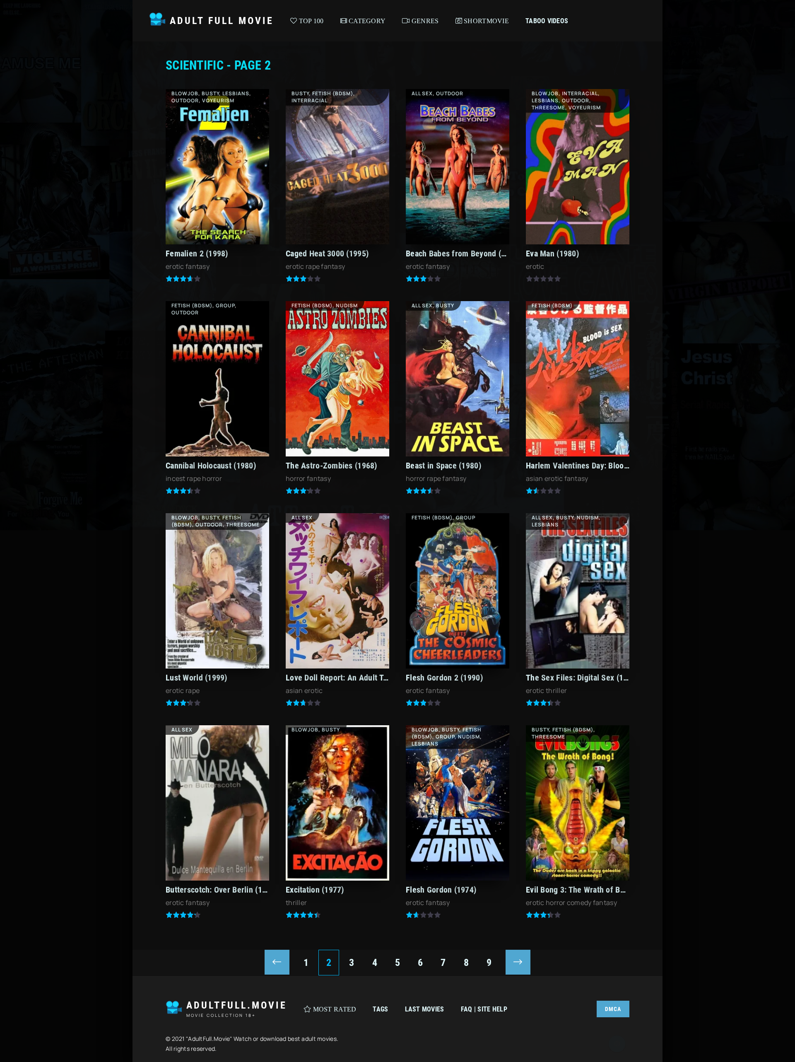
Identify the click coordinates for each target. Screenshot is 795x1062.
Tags (380, 1009)
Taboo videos (546, 21)
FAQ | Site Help (484, 1009)
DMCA (613, 1009)
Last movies (424, 1009)
